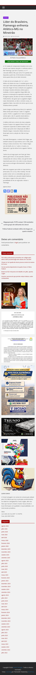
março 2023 (4, 644)
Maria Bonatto (15, 36)
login (16, 242)
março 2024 (4, 609)
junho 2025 (4, 566)
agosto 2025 (5, 560)
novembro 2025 (5, 552)
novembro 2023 (5, 621)
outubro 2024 (5, 589)
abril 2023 (4, 641)
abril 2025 (4, 572)
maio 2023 (4, 638)
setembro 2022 (5, 650)
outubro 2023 (5, 624)
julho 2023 (4, 632)
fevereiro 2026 (5, 543)
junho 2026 (4, 532)
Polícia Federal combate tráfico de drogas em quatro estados (18, 230)
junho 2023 (4, 635)
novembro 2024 (5, 586)
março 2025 (4, 575)
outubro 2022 (5, 647)
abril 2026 (4, 537)
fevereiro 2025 (5, 578)
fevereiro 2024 (5, 612)
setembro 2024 (5, 592)
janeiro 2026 (4, 546)
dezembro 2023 (5, 618)
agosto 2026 (5, 526)
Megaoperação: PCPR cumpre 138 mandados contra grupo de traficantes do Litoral (18, 223)
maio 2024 (4, 604)
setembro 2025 (5, 558)
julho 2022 (4, 653)
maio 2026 (4, 534)
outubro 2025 (5, 555)
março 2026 (4, 540)
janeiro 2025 (4, 581)
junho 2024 (4, 601)
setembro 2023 (5, 627)
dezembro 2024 (5, 583)
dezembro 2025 (5, 549)
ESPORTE (6, 17)
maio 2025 (4, 569)
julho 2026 (4, 529)
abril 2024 (4, 606)
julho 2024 (4, 598)
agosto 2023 (5, 629)
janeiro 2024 (4, 615)
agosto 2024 (5, 595)
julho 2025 (4, 563)
